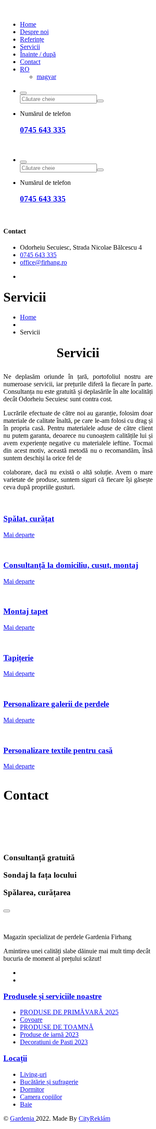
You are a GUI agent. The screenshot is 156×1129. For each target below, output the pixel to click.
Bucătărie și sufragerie (49, 1081)
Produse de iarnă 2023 (49, 1034)
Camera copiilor (41, 1096)
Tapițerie (18, 657)
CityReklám (94, 1118)
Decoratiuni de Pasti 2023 (54, 1042)
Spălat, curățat (28, 518)
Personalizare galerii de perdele (56, 703)
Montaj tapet (25, 611)
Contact (30, 61)
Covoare (31, 1019)
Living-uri (33, 1074)
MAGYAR (46, 76)
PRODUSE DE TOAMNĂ (57, 1027)
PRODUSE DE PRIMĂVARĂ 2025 (69, 1012)
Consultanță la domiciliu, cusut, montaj (70, 565)
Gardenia (23, 1118)
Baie (26, 1104)
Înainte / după (38, 54)
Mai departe (19, 534)
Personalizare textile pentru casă (58, 750)
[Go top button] (6, 911)
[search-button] (23, 93)
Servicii (30, 46)
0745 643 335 (43, 129)
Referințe (32, 39)
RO (25, 69)
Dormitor (32, 1089)
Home (28, 24)
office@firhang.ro (43, 262)
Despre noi (34, 31)
